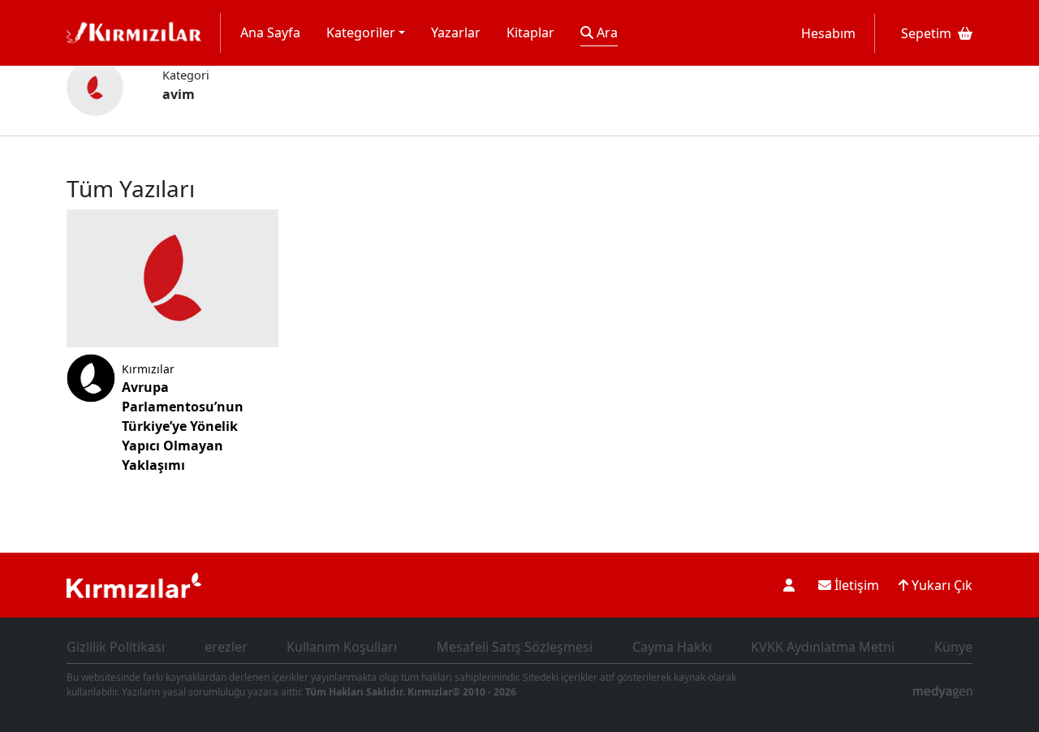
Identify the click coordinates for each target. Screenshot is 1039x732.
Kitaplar (530, 32)
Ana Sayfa (270, 32)
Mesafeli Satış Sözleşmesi (515, 647)
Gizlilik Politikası (116, 647)
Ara (605, 32)
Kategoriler (360, 32)
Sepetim (926, 33)
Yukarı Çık (940, 585)
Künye (953, 647)
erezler (226, 647)
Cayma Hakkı (672, 647)
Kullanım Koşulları (342, 647)
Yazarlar (456, 32)
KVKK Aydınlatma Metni (823, 647)
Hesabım (828, 33)
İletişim (855, 585)
